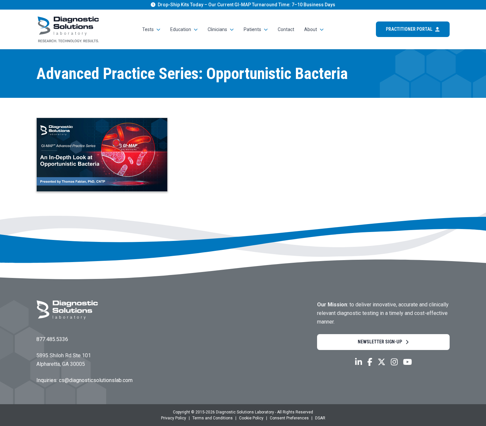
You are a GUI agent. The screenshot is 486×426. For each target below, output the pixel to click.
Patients (252, 29)
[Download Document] (102, 155)
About (310, 29)
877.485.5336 (52, 339)
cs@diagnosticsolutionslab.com (96, 380)
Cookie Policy (251, 418)
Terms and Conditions (212, 418)
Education (180, 29)
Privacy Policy (173, 418)
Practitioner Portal (409, 29)
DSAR (320, 418)
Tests (148, 29)
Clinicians (217, 29)
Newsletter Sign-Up (380, 341)
